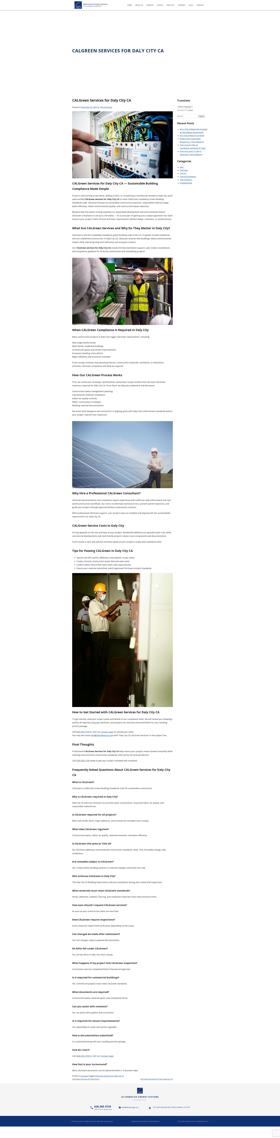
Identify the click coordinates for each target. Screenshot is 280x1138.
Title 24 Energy (106, 107)
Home (129, 5)
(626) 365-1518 (82, 732)
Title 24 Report (186, 180)
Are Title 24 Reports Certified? (192, 135)
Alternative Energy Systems (95, 4)
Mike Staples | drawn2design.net (149, 1121)
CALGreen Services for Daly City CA (109, 1076)
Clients (160, 5)
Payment (181, 5)
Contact (200, 5)
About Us (139, 5)
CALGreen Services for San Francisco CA (156, 1079)
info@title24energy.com (102, 735)
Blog (191, 5)
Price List (170, 5)
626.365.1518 (103, 1107)
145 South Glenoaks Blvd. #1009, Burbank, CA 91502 (171, 1107)
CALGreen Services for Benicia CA (85, 1079)
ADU (182, 167)
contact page (107, 732)
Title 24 (183, 173)
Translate (190, 110)
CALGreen (95, 722)
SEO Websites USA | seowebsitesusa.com (195, 1121)
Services (150, 5)
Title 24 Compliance (188, 176)
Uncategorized (186, 183)
